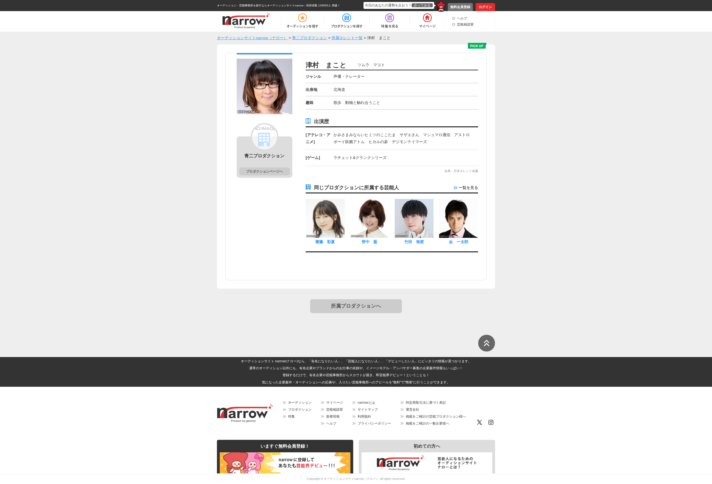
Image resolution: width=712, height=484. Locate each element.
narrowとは (366, 403)
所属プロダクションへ (356, 306)
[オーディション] (302, 21)
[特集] (390, 21)
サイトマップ (368, 409)
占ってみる (422, 5)
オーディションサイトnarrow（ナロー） (351, 478)
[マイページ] (427, 21)
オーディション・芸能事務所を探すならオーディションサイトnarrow (260, 5)
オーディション (300, 403)
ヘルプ (462, 18)
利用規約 (364, 416)
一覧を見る (468, 187)
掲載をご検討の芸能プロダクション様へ (436, 416)
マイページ (334, 403)
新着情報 (333, 416)
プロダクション (300, 409)
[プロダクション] (347, 21)
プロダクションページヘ (264, 171)
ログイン (485, 7)
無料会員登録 (460, 7)
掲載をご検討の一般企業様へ (427, 423)
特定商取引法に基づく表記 (426, 403)
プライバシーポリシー (374, 423)
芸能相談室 (465, 24)
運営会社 (412, 409)
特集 (291, 416)
